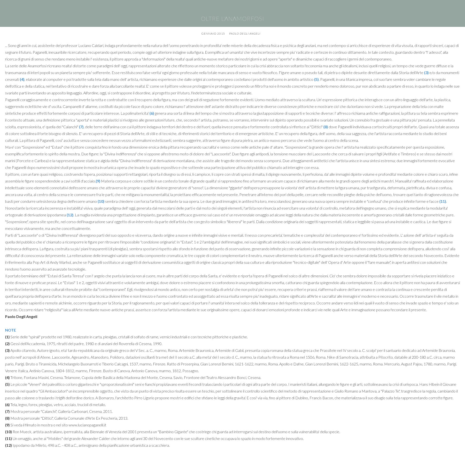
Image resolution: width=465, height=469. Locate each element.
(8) (325, 126)
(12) (70, 214)
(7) (81, 126)
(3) (426, 72)
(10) (101, 201)
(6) (151, 113)
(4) (22, 79)
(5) (316, 79)
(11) (442, 201)
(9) (98, 181)
